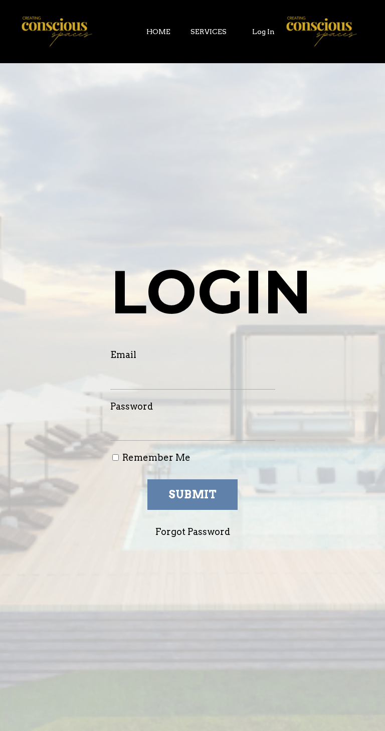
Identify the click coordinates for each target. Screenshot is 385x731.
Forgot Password (192, 531)
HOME (158, 32)
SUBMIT (192, 494)
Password (131, 406)
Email (123, 354)
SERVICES (208, 32)
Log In (263, 32)
